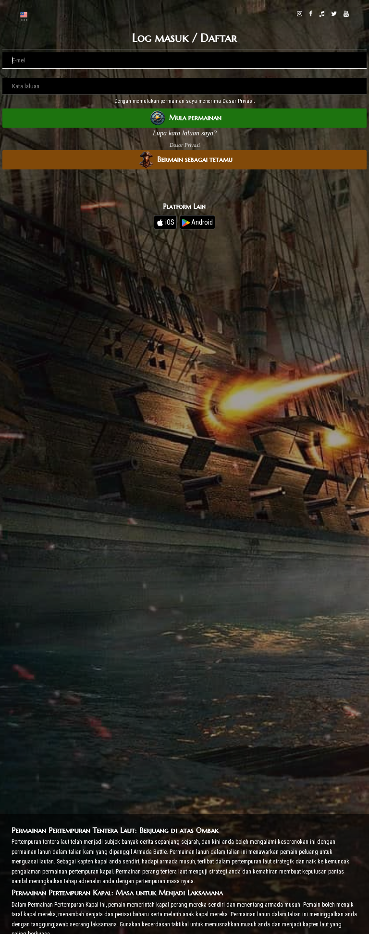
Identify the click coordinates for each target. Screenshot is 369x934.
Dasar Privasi (185, 145)
